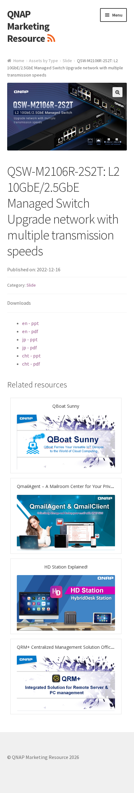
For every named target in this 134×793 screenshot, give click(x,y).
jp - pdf (29, 347)
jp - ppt (30, 339)
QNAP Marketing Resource (28, 26)
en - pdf (30, 331)
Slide (67, 60)
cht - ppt (31, 355)
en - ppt (30, 323)
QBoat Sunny (65, 406)
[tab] (67, 303)
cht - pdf (31, 364)
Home (18, 60)
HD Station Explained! (66, 567)
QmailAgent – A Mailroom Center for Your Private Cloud (73, 486)
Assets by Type (43, 60)
